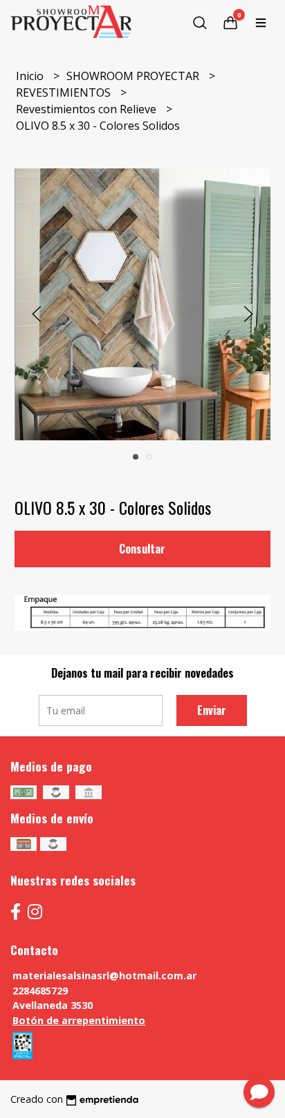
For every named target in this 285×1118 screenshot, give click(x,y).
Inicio (31, 76)
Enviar (211, 710)
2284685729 (40, 990)
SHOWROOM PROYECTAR (134, 76)
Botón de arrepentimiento (78, 1020)
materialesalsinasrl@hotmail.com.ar (104, 975)
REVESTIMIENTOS (64, 92)
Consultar (142, 548)
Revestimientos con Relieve (87, 109)
